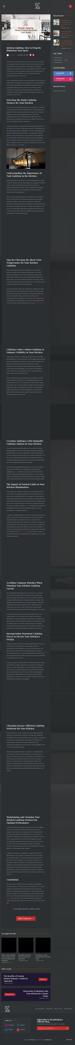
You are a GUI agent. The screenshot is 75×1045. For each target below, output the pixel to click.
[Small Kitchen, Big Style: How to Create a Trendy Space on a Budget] (56, 22)
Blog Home (49, 1008)
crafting (9, 898)
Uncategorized (58, 62)
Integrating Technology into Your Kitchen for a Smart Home (25, 956)
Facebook (22, 1025)
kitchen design (39, 303)
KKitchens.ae (33, 1039)
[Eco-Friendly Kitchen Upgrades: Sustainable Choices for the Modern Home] (56, 42)
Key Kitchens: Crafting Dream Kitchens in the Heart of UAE (43, 956)
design (16, 471)
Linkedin (10, 1029)
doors (27, 505)
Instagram (11, 1025)
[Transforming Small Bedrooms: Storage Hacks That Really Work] (56, 33)
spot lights (37, 909)
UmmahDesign (48, 1039)
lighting (32, 909)
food (29, 133)
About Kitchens (58, 60)
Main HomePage (40, 1008)
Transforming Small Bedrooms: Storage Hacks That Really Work (67, 33)
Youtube (22, 1029)
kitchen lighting (18, 909)
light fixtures (26, 909)
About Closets (57, 57)
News (9, 44)
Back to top (69, 1039)
